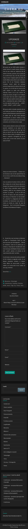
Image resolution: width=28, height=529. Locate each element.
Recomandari (7, 438)
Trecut (18, 285)
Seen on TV (6, 448)
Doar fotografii (8, 410)
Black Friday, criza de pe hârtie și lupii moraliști (14, 302)
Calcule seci (7, 404)
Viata (22, 285)
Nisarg (16, 527)
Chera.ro (4, 2)
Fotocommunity (8, 414)
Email (7, 357)
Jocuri (8, 285)
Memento (7, 281)
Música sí (6, 431)
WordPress (22, 525)
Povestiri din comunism (10, 434)
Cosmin (18, 42)
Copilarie (14, 283)
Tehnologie (14, 281)
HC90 (4, 285)
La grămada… (7, 424)
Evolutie (20, 283)
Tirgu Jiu (13, 285)
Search (21, 390)
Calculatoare (8, 283)
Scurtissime (7, 445)
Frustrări (6, 417)
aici (10, 271)
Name (7, 350)
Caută (4, 386)
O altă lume (7, 502)
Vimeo (5, 465)
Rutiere (6, 441)
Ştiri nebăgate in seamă (10, 452)
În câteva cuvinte (8, 421)
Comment (8, 327)
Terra (5, 459)
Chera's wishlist (8, 407)
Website (7, 364)
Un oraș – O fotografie (9, 462)
